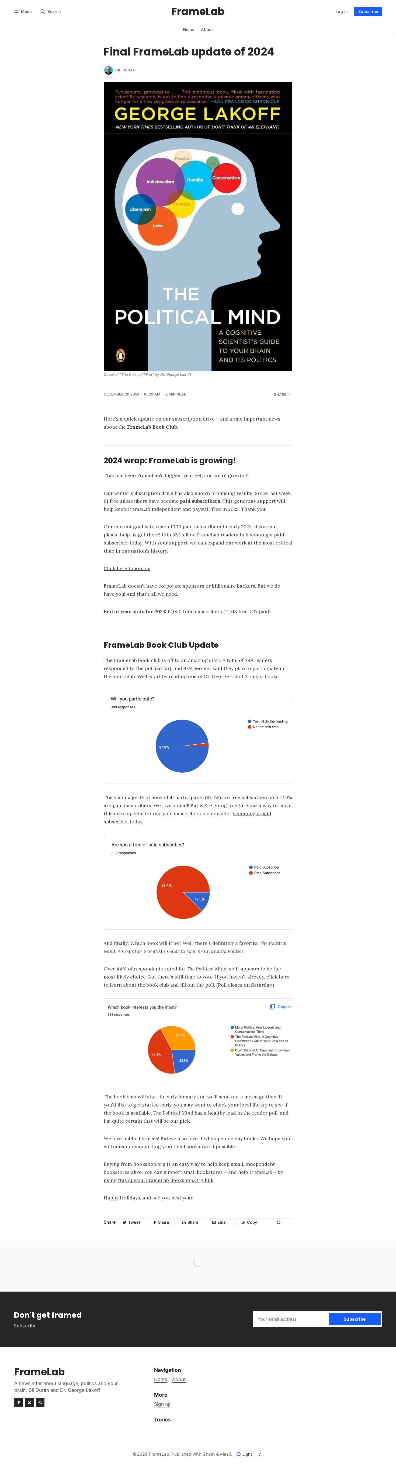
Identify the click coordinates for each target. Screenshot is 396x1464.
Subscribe (368, 11)
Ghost (209, 1454)
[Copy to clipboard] (278, 1222)
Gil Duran (125, 70)
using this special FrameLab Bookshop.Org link (158, 1180)
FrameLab (159, 1454)
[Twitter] (29, 1402)
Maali (225, 1454)
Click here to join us (127, 568)
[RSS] (40, 1402)
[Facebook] (18, 1402)
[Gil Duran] (108, 70)
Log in (342, 11)
